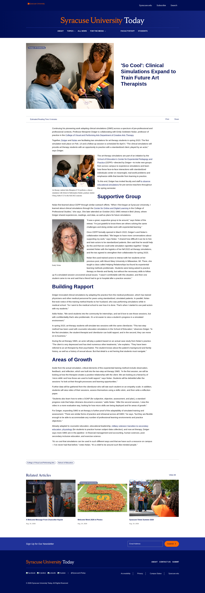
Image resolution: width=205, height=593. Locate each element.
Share (176, 119)
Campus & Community (37, 48)
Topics (70, 31)
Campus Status (156, 573)
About (60, 31)
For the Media (97, 31)
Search (174, 5)
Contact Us (165, 562)
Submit (170, 544)
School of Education (65, 463)
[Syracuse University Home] (102, 20)
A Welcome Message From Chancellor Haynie (44, 520)
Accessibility (125, 573)
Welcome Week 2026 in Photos (90, 520)
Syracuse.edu (145, 5)
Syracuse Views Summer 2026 (141, 520)
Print (167, 119)
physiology (67, 429)
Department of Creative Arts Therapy (117, 135)
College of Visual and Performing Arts (82, 135)
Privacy (140, 573)
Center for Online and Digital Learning (111, 208)
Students (143, 31)
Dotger (64, 140)
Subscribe (161, 5)
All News (82, 31)
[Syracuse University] (41, 5)
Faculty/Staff (128, 31)
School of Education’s (107, 159)
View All (172, 475)
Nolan (74, 140)
